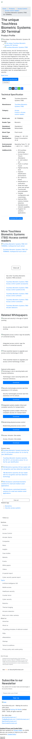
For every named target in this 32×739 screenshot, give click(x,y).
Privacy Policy (18, 730)
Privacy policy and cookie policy (12, 649)
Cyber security (7, 599)
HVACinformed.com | (23, 719)
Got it (2, 738)
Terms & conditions (8, 645)
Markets (4, 557)
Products (5, 525)
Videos (4, 569)
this (6, 669)
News (4, 545)
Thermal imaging (7, 607)
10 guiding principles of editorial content (15, 629)
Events (4, 561)
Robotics (5, 603)
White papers (6, 565)
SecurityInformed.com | (9, 717)
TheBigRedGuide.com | (9, 719)
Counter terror (6, 595)
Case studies (6, 553)
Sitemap (5, 641)
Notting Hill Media (15, 709)
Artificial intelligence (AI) (10, 583)
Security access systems (12, 508)
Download (16, 323)
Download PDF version (16, 218)
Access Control (7, 533)
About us (5, 625)
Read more (4, 75)
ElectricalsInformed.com (9, 723)
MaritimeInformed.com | (9, 721)
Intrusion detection (8, 611)
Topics (3, 580)
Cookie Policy (12, 734)
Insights (4, 549)
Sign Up (16, 698)
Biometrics (8, 506)
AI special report (7, 573)
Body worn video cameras (10, 615)
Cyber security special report (11, 577)
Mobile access (6, 587)
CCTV (4, 529)
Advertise (5, 621)
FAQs (4, 633)
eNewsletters (6, 637)
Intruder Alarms (7, 537)
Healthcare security (8, 591)
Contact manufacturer (10, 79)
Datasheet (6, 82)
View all (16, 268)
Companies (5, 541)
